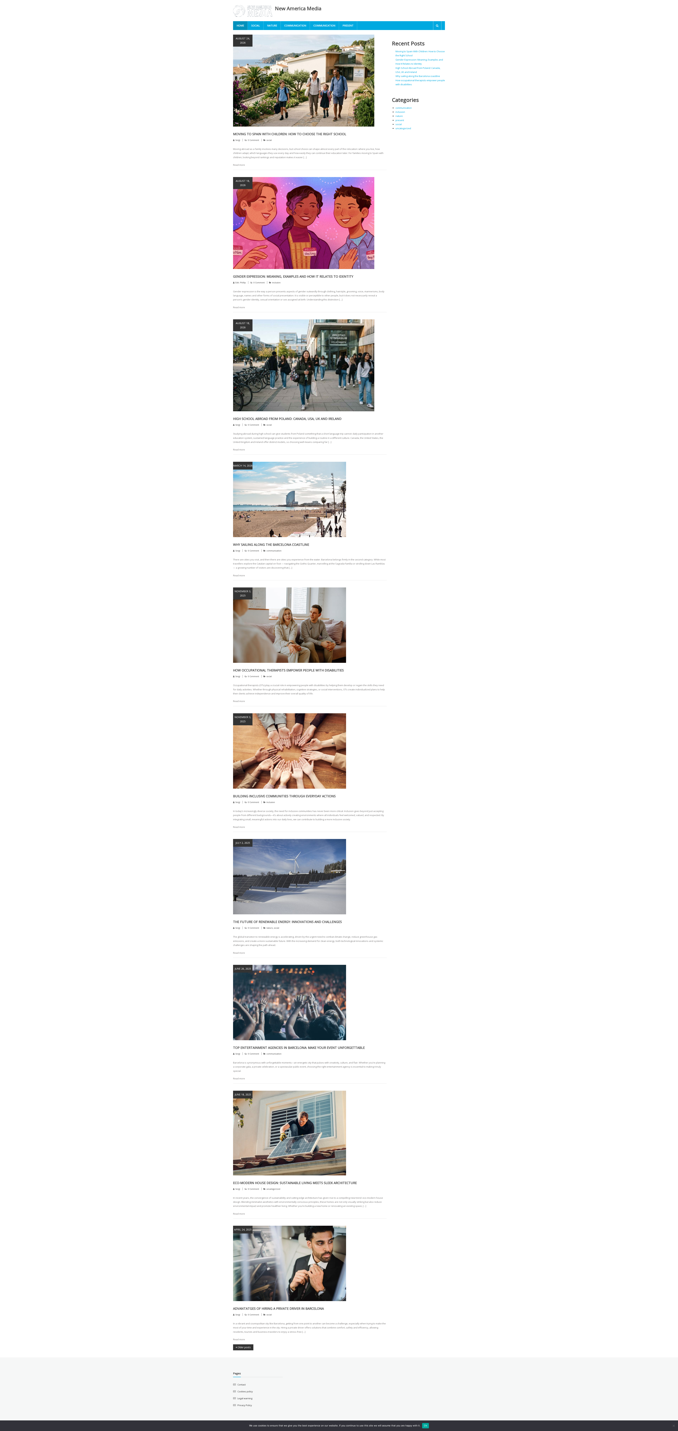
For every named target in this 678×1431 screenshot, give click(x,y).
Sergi (237, 140)
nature (272, 25)
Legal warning (244, 1398)
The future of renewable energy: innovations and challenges (287, 922)
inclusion (276, 282)
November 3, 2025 (242, 593)
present (348, 25)
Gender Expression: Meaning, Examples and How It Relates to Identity (293, 276)
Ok (425, 1425)
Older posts (244, 1347)
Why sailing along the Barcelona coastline (271, 544)
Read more (239, 164)
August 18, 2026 (243, 183)
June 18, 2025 (243, 1094)
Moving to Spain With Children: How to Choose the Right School (289, 134)
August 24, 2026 (243, 40)
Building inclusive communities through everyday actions (284, 796)
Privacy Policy (244, 1405)
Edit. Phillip (240, 282)
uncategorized (273, 1189)
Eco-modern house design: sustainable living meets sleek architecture (295, 1183)
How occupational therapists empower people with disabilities (288, 670)
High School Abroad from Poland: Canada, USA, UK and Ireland (287, 419)
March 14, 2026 (242, 465)
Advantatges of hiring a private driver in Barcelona (278, 1308)
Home (240, 25)
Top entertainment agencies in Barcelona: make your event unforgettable (299, 1047)
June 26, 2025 (243, 968)
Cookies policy (245, 1391)
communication (295, 25)
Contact (241, 1384)
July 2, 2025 (243, 842)
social (255, 25)
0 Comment (253, 140)
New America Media (298, 8)
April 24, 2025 (243, 1229)
